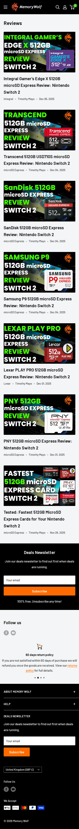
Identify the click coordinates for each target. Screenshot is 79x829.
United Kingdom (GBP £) (20, 769)
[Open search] (58, 7)
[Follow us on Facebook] (6, 633)
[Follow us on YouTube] (13, 633)
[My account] (65, 7)
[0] (72, 7)
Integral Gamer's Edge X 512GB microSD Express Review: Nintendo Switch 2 (36, 85)
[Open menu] (5, 7)
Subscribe (39, 591)
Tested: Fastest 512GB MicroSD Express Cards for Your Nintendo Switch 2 (34, 518)
